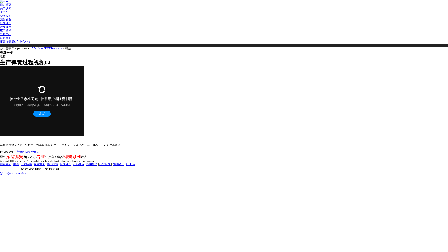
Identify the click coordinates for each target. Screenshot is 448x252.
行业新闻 (105, 164)
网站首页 (5, 4)
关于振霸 (5, 8)
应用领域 (5, 30)
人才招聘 (26, 164)
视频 (16, 164)
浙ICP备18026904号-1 (13, 173)
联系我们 (5, 37)
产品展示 (5, 26)
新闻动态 (5, 23)
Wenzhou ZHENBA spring (47, 48)
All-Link (130, 164)
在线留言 (118, 164)
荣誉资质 (5, 19)
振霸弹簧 (5, 41)
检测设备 (5, 15)
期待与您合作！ (21, 41)
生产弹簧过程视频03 (26, 151)
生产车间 (5, 12)
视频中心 (5, 34)
